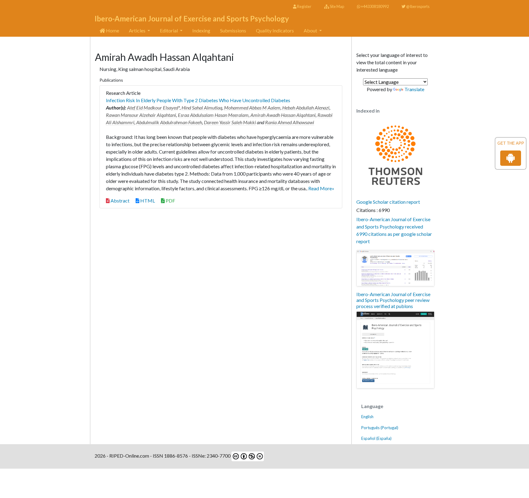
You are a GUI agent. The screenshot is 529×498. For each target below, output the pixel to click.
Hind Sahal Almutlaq (202, 107)
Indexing (201, 30)
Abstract (119, 200)
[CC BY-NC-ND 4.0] (247, 456)
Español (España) (376, 438)
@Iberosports (418, 6)
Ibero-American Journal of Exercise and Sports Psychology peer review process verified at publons (393, 300)
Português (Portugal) (379, 427)
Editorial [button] (169, 30)
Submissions (233, 30)
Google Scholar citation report (388, 202)
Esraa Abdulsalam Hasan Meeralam (213, 115)
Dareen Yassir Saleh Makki (230, 122)
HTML (147, 200)
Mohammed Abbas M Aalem (252, 107)
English (367, 416)
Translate (414, 89)
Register (303, 6)
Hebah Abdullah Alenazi (305, 107)
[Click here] (395, 268)
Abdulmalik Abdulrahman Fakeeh (169, 122)
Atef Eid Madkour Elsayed (152, 107)
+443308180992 (374, 6)
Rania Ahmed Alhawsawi (289, 122)
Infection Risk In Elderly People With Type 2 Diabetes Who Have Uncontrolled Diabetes (198, 100)
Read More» (321, 188)
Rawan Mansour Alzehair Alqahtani (141, 115)
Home (112, 30)
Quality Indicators (275, 30)
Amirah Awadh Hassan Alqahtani (283, 115)
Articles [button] (137, 30)
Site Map (336, 6)
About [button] (311, 30)
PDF (170, 200)
